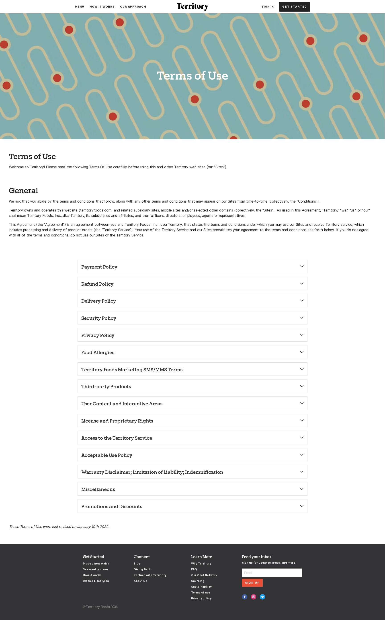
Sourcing (197, 581)
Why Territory (201, 563)
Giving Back (142, 569)
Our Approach (133, 6)
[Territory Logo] (192, 6)
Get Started (294, 6)
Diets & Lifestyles (96, 581)
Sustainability (201, 586)
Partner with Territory (150, 575)
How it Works (102, 6)
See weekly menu (95, 569)
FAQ (194, 569)
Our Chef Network (204, 575)
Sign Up (252, 582)
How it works (92, 575)
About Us (140, 581)
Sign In (268, 6)
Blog (137, 563)
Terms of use (200, 592)
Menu (79, 6)
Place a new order (96, 563)
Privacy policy (201, 598)
